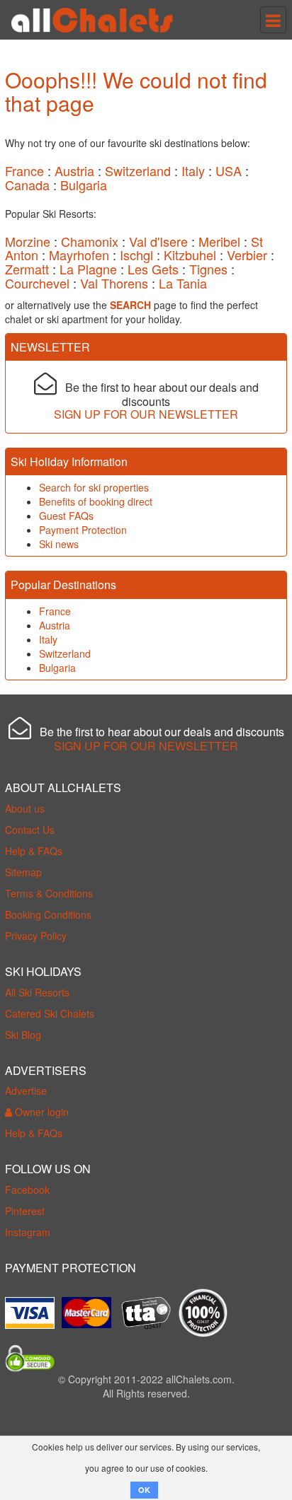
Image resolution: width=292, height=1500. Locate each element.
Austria (74, 170)
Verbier (247, 254)
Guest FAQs (66, 515)
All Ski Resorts (37, 992)
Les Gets (153, 269)
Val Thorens (114, 283)
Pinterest (25, 1211)
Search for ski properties (94, 487)
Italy (193, 170)
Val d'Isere (158, 241)
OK (144, 1489)
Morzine (27, 241)
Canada (27, 184)
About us (25, 808)
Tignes (208, 269)
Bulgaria (83, 184)
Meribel (219, 241)
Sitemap (23, 872)
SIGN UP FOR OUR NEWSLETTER (146, 414)
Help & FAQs (33, 851)
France (24, 170)
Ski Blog (23, 1035)
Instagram (27, 1232)
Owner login (40, 1112)
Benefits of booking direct (95, 501)
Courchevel (37, 283)
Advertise (26, 1090)
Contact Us (30, 829)
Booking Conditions (48, 914)
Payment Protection (83, 530)
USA (228, 170)
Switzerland (138, 170)
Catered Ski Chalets (49, 1013)
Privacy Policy (36, 936)
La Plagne (88, 269)
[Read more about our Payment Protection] (33, 1308)
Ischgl (136, 254)
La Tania (183, 283)
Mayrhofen (79, 254)
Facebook (27, 1189)
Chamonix (89, 241)
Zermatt (27, 269)
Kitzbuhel (190, 254)
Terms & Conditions (49, 893)
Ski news (59, 544)
